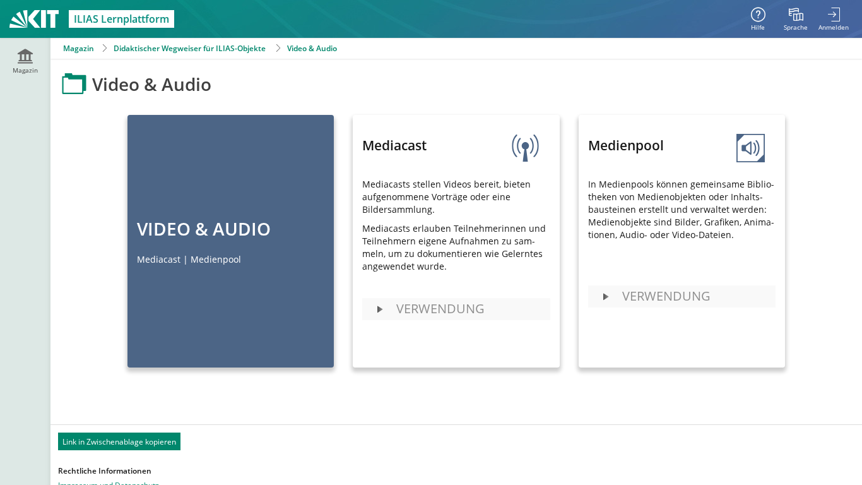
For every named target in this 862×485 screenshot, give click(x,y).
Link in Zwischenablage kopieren (119, 441)
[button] (456, 309)
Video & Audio (312, 48)
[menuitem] (796, 19)
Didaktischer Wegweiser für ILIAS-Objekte (190, 48)
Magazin (78, 48)
